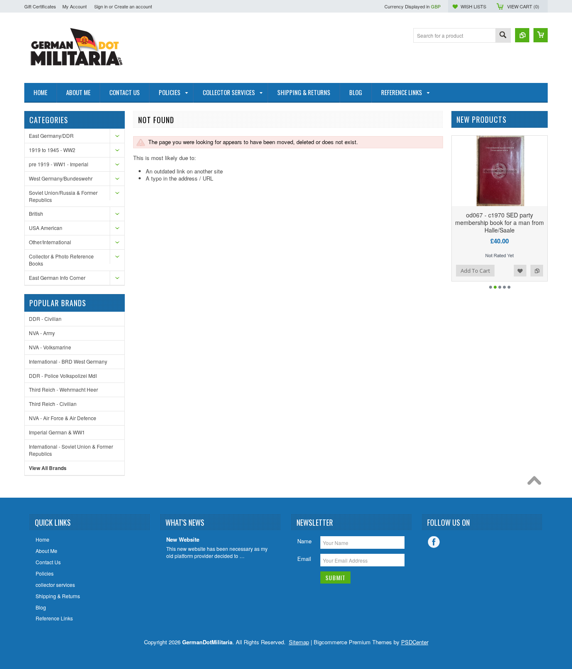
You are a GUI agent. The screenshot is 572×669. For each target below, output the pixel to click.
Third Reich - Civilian (53, 403)
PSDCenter (414, 642)
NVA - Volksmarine (50, 347)
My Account (74, 6)
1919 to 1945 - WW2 (52, 149)
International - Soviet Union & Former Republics (71, 450)
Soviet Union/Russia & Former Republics (63, 196)
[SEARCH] (502, 35)
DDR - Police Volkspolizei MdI (63, 375)
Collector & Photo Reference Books (61, 260)
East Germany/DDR (51, 135)
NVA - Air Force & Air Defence (62, 417)
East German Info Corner (57, 277)
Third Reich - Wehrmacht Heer (63, 389)
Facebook (434, 542)
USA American (45, 227)
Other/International (50, 241)
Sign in (101, 6)
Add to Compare (537, 270)
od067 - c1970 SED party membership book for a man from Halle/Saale (499, 222)
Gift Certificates (40, 6)
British (36, 213)
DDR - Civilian (45, 318)
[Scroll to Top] (536, 482)
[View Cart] (540, 35)
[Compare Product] (522, 35)
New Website (182, 539)
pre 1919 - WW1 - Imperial (58, 164)
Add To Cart (475, 270)
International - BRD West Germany (68, 361)
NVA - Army (42, 332)
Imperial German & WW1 (57, 432)
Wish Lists (473, 6)
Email (304, 559)
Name (304, 541)
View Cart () (523, 6)
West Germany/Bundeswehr (61, 178)
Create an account (133, 6)
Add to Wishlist (520, 270)
